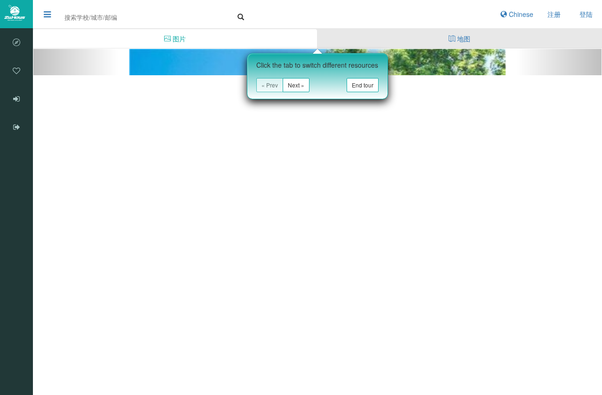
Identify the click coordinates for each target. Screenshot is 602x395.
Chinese (520, 14)
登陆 (586, 14)
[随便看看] (16, 42)
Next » (296, 85)
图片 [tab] (178, 38)
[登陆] (16, 99)
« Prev (269, 85)
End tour (362, 85)
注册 (554, 14)
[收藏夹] (16, 70)
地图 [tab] (462, 38)
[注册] (16, 127)
